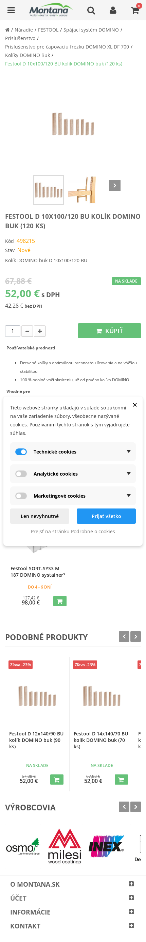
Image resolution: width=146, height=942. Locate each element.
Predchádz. (31, 185)
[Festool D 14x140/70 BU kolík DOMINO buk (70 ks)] (102, 696)
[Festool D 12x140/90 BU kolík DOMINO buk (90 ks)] (37, 696)
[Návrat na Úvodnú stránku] (7, 29)
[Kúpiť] (60, 601)
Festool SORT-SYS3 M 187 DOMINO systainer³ (38, 571)
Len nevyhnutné (40, 516)
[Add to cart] (56, 779)
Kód (9, 241)
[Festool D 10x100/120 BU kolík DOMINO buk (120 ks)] (48, 190)
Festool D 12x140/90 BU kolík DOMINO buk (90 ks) (36, 740)
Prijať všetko (106, 516)
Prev (124, 636)
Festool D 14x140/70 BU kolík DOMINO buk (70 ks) (101, 740)
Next (135, 636)
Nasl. (115, 185)
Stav (10, 250)
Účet (18, 898)
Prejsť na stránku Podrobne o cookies (73, 531)
